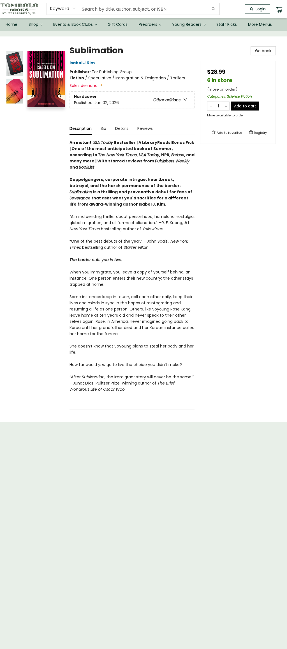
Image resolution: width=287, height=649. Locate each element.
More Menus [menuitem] (260, 24)
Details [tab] (121, 128)
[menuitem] (11, 24)
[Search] (213, 9)
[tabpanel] (132, 274)
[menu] (143, 24)
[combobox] (63, 8)
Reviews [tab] (145, 128)
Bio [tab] (103, 128)
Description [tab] (81, 128)
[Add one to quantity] (225, 106)
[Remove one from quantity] (210, 106)
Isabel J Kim (82, 63)
